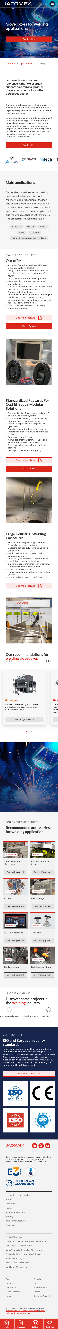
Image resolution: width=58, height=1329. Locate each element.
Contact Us (29, 39)
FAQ (35, 1283)
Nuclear (9, 1208)
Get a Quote (29, 326)
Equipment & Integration (16, 1258)
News (8, 1296)
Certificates (11, 1288)
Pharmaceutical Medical (16, 1212)
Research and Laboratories (18, 1195)
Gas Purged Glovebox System (19, 1246)
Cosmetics (10, 1225)
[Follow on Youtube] (47, 1145)
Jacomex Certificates (29, 1073)
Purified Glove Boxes (15, 1237)
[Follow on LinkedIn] (34, 1145)
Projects (37, 1279)
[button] (9, 661)
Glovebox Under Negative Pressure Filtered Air (26, 1241)
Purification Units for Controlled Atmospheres (26, 1254)
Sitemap (18, 1313)
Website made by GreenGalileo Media (22, 1311)
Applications (26, 64)
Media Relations (41, 1288)
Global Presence (13, 1292)
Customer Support (42, 1296)
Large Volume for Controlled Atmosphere (24, 1250)
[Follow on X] (41, 1145)
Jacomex (10, 64)
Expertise (10, 1283)
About (8, 1279)
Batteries (10, 1200)
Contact (27, 1313)
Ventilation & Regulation (16, 1267)
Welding (9, 1217)
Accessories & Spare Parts (17, 1263)
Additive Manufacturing (16, 1221)
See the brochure (25, 317)
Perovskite (10, 1204)
